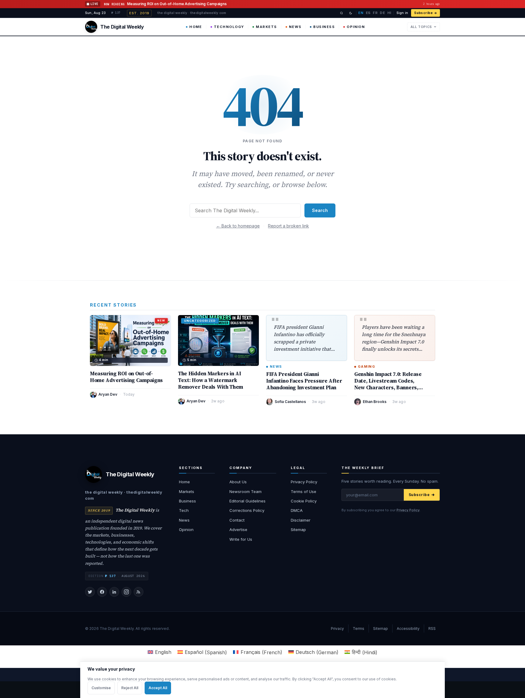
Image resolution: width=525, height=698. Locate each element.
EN (360, 13)
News (295, 27)
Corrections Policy (246, 510)
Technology (229, 27)
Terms (358, 628)
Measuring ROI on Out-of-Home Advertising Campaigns (126, 377)
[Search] (341, 13)
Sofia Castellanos (290, 401)
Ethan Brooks (374, 401)
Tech (184, 510)
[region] (262, 680)
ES (368, 13)
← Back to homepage (238, 225)
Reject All (129, 688)
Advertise (238, 529)
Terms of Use (303, 491)
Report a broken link (288, 225)
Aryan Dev (107, 394)
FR (375, 13)
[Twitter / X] (90, 592)
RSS (432, 628)
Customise (101, 688)
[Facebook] (102, 592)
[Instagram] (126, 592)
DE (382, 13)
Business (324, 27)
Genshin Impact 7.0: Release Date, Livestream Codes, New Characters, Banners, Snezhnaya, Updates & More (388, 384)
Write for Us (240, 539)
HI (389, 13)
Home (195, 27)
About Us (238, 481)
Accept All (158, 688)
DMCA (297, 510)
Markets (266, 27)
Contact (237, 520)
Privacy (337, 628)
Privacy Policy (304, 481)
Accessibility (408, 628)
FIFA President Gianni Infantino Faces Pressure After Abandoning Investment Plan (304, 380)
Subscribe (423, 13)
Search (320, 210)
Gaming (366, 366)
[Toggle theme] (350, 13)
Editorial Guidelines (247, 500)
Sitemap (298, 529)
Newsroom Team (245, 491)
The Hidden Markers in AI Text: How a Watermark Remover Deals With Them (210, 380)
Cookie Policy (304, 500)
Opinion (356, 27)
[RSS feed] (138, 592)
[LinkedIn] (114, 592)
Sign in (402, 13)
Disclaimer (301, 520)
